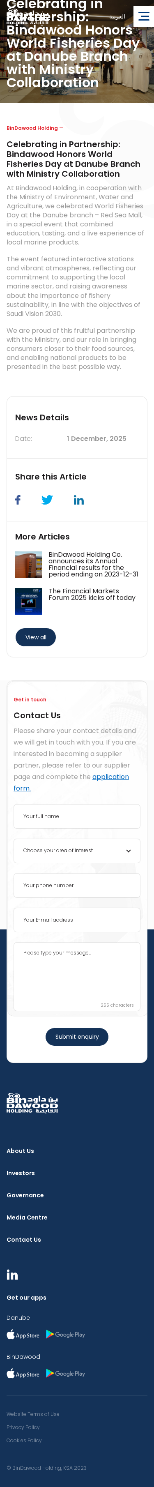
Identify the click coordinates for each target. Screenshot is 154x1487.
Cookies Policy (24, 1440)
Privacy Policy (23, 1427)
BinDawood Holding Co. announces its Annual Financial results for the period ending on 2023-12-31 (93, 564)
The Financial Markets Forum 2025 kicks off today (92, 594)
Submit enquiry (77, 1037)
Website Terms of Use (33, 1414)
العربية (117, 16)
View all (35, 637)
